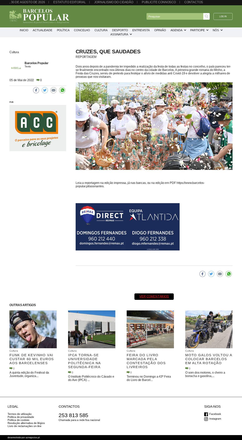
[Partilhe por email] (220, 274)
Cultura (13, 350)
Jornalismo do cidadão (113, 2)
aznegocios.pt (33, 437)
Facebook (215, 413)
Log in (223, 16)
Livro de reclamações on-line (24, 426)
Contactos (193, 2)
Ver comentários (154, 296)
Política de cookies (18, 419)
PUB (11, 102)
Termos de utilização (20, 413)
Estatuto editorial (69, 2)
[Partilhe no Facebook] (202, 274)
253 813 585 (73, 415)
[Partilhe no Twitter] (211, 274)
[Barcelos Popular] (39, 16)
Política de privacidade (21, 416)
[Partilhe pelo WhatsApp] (229, 274)
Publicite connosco (159, 2)
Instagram (215, 418)
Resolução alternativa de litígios (26, 422)
